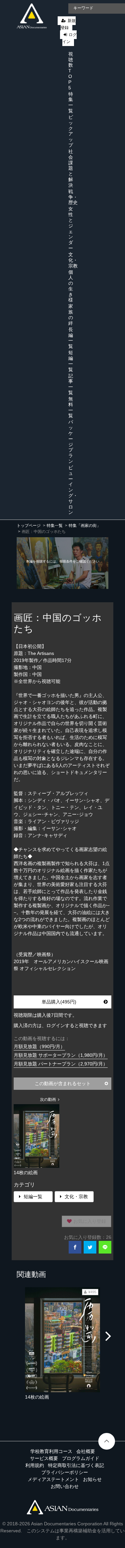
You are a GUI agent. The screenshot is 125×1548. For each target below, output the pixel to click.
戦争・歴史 (73, 197)
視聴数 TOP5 (70, 70)
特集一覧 (70, 102)
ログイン (69, 38)
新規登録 (68, 24)
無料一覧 (70, 407)
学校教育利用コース (51, 1451)
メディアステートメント (53, 1479)
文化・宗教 (73, 260)
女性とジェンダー (70, 228)
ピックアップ (70, 131)
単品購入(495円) (59, 1001)
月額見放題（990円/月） (39, 1046)
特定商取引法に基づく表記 (76, 1465)
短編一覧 (70, 361)
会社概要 (85, 1451)
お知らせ (92, 1479)
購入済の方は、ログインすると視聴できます (60, 1025)
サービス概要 (44, 1458)
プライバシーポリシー (64, 1472)
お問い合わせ (65, 1486)
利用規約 (34, 1465)
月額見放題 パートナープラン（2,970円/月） (61, 1063)
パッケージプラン (70, 441)
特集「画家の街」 (85, 525)
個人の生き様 (70, 286)
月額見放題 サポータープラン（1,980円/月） (61, 1055)
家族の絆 (70, 314)
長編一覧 (70, 338)
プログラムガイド (80, 1458)
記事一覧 (70, 384)
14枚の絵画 (37, 1397)
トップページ (29, 525)
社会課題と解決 (70, 168)
